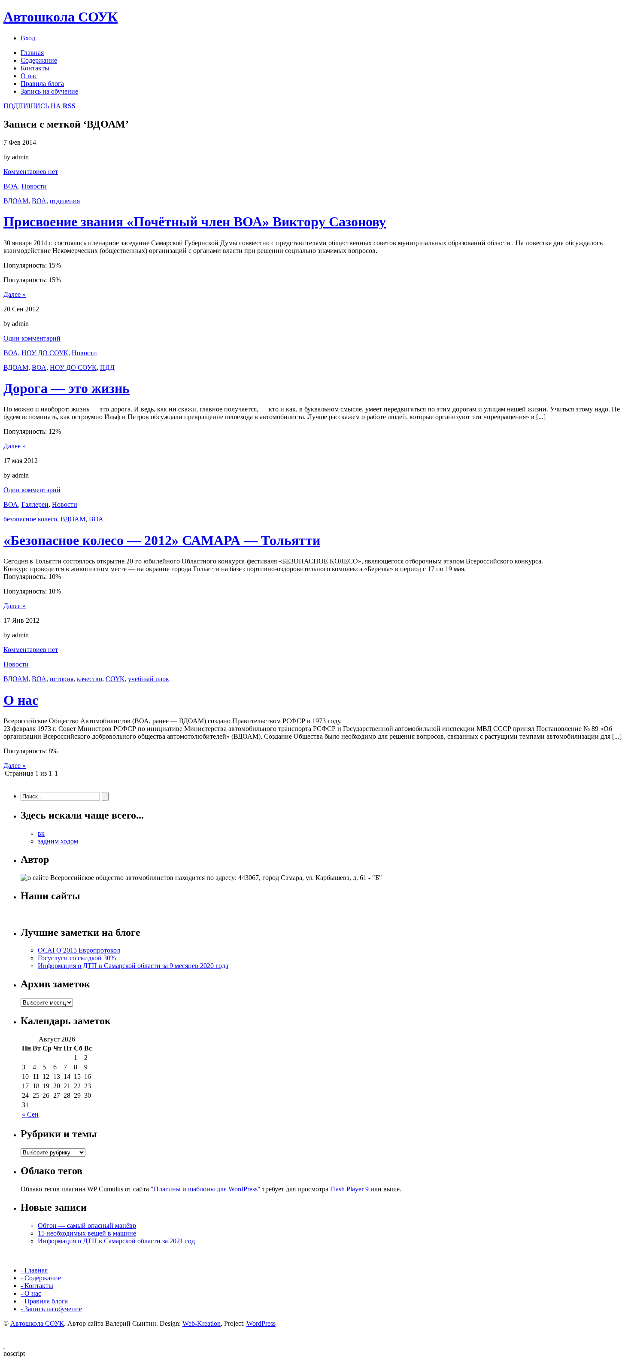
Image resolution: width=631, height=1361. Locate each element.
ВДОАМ (15, 200)
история (61, 678)
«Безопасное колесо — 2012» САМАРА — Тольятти (161, 540)
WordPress (261, 1323)
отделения (65, 200)
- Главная (34, 1270)
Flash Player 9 (349, 1189)
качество (89, 678)
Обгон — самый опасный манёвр (87, 1225)
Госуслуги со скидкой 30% (77, 958)
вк (41, 833)
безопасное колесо (30, 519)
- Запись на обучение (51, 1308)
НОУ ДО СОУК (44, 352)
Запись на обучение (49, 91)
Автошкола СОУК (60, 16)
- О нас (31, 1293)
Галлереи (35, 504)
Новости (34, 186)
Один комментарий (32, 338)
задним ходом (58, 841)
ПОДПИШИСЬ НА (39, 106)
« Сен (30, 1114)
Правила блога (42, 83)
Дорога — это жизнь (66, 388)
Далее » (14, 294)
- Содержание (41, 1278)
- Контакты (37, 1285)
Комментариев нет (30, 171)
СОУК (115, 678)
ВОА (10, 186)
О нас (29, 75)
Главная (32, 52)
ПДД (107, 367)
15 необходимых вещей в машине (87, 1233)
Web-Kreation (201, 1323)
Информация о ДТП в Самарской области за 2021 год (116, 1241)
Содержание (39, 60)
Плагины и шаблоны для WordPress (206, 1189)
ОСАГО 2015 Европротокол (79, 950)
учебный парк (148, 678)
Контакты (35, 68)
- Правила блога (44, 1301)
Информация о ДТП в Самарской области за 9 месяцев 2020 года (133, 965)
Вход (28, 38)
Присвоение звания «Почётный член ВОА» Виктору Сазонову (194, 221)
